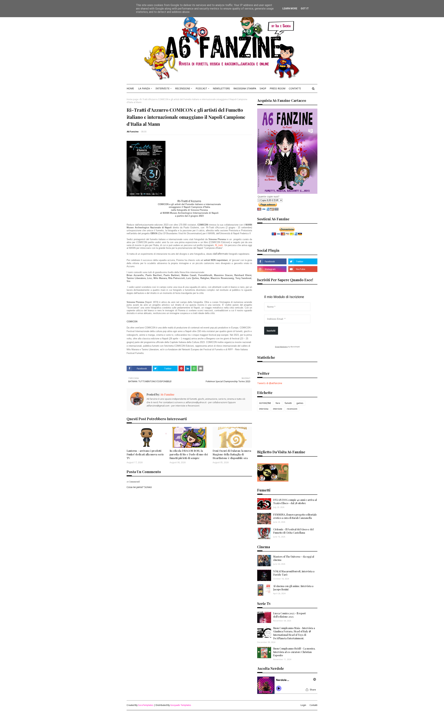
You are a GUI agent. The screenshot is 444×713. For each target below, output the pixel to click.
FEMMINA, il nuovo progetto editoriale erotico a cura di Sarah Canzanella (295, 516)
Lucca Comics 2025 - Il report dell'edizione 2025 (289, 615)
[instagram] (271, 269)
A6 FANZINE (265, 403)
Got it (305, 8)
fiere (278, 403)
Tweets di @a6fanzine (269, 383)
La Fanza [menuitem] (144, 88)
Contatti (313, 705)
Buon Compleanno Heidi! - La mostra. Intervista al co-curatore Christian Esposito (294, 652)
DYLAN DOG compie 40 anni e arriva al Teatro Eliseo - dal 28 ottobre (295, 501)
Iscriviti (271, 330)
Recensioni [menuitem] (182, 88)
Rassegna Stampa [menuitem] (244, 88)
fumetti (288, 403)
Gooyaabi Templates (180, 705)
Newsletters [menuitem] (221, 88)
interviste (277, 408)
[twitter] (302, 261)
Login (303, 705)
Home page (132, 99)
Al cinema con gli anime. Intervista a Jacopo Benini (293, 587)
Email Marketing (281, 347)
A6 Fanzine (133, 131)
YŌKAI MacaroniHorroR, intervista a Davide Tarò (293, 573)
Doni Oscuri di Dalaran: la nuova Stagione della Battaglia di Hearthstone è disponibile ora (232, 454)
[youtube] (302, 269)
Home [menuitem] (130, 88)
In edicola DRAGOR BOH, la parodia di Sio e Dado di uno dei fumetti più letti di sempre (189, 454)
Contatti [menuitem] (295, 88)
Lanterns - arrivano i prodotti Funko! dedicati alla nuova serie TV (145, 454)
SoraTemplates (145, 705)
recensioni (292, 408)
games (299, 403)
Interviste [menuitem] (162, 88)
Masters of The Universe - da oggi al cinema (293, 558)
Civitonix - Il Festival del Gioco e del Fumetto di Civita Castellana (293, 531)
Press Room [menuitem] (277, 88)
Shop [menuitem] (263, 88)
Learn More (289, 8)
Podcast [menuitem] (201, 88)
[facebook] (271, 261)
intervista (263, 408)
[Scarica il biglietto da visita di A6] (272, 480)
